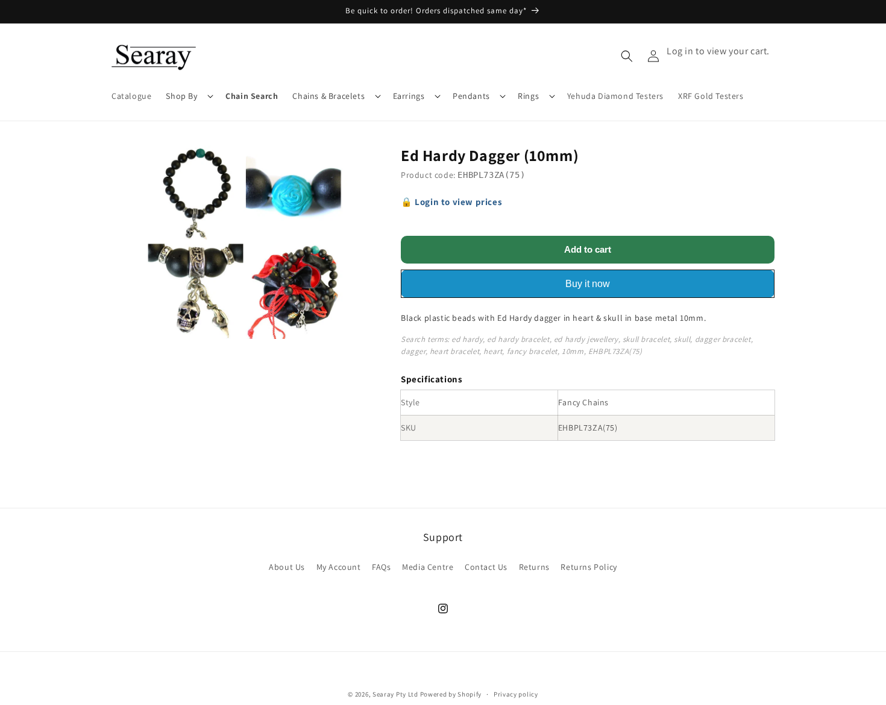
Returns (534, 566)
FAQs (381, 566)
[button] (188, 96)
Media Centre (427, 566)
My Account (338, 566)
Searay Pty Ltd (395, 694)
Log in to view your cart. (718, 51)
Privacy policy (516, 694)
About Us (287, 566)
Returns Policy (589, 566)
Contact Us (486, 566)
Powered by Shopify (451, 694)
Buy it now (587, 284)
